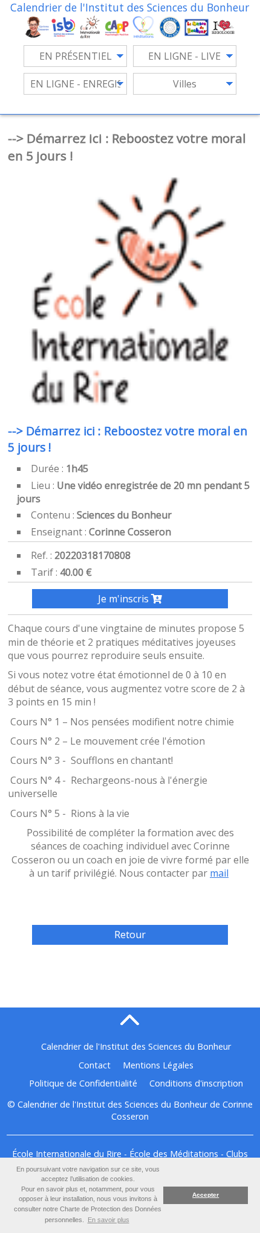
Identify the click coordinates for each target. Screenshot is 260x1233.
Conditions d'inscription (196, 1083)
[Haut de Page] (130, 1020)
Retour (130, 934)
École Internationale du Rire (67, 1153)
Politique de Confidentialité (83, 1083)
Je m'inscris (124, 598)
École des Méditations (173, 1153)
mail (219, 873)
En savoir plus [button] (108, 1219)
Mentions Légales (158, 1065)
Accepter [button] (205, 1194)
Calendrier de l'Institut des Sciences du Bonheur (129, 7)
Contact (95, 1065)
